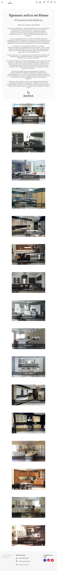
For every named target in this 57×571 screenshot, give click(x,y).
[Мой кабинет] (40, 2)
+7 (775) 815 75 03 (23, 558)
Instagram (48, 560)
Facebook (44, 560)
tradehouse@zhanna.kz (24, 561)
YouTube (52, 560)
